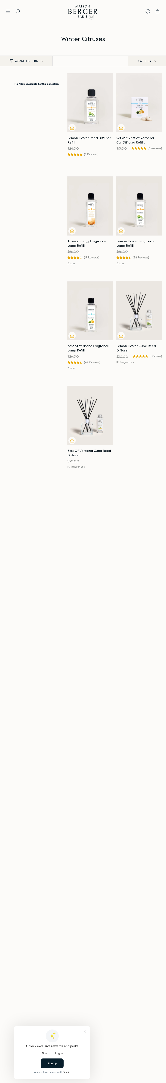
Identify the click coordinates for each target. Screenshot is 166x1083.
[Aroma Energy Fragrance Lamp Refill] (90, 206)
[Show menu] (8, 11)
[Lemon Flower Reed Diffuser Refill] (90, 102)
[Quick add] (72, 127)
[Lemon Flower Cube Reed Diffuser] (139, 310)
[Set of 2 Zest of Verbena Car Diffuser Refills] (139, 102)
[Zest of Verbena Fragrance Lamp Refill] (90, 310)
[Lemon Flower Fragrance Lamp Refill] (139, 206)
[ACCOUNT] (147, 11)
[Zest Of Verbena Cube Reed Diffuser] (90, 415)
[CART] (157, 11)
